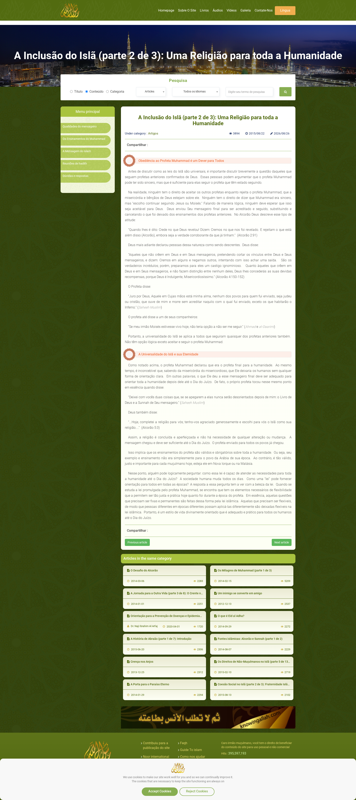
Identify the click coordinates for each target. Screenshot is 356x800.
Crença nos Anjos (142, 661)
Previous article (137, 542)
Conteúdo (96, 91)
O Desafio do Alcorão (144, 570)
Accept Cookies (159, 791)
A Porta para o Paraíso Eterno (150, 684)
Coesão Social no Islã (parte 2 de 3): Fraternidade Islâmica (256, 684)
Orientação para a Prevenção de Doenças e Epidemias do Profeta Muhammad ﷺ (183, 616)
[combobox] (151, 91)
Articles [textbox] (149, 91)
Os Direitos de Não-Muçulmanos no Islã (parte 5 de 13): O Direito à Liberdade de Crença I (276, 661)
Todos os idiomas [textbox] (194, 91)
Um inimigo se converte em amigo (240, 593)
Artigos (153, 133)
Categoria (117, 91)
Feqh (183, 743)
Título (78, 91)
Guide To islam (191, 750)
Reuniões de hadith (75, 163)
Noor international (156, 757)
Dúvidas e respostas (75, 176)
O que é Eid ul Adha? (231, 616)
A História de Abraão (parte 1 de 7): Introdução (161, 638)
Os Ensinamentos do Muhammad (84, 138)
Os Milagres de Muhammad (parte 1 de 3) (245, 570)
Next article (281, 542)
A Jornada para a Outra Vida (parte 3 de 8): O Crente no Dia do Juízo (175, 593)
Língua (285, 10)
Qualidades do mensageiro (80, 126)
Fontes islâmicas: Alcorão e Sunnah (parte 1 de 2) (250, 638)
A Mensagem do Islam (77, 151)
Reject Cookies (197, 791)
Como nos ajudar (192, 757)
